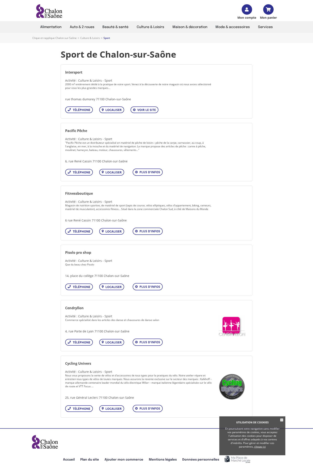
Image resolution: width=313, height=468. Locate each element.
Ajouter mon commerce (124, 459)
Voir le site (146, 110)
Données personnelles (200, 459)
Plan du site (89, 459)
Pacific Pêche (76, 130)
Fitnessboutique (79, 193)
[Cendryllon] (232, 325)
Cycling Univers (78, 363)
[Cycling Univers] (232, 386)
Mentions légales (163, 459)
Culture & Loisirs (90, 38)
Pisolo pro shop (78, 252)
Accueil (69, 459)
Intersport (73, 72)
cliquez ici (260, 446)
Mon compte (246, 17)
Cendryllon (74, 308)
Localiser (113, 110)
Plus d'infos (149, 172)
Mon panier (268, 17)
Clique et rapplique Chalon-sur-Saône (54, 38)
